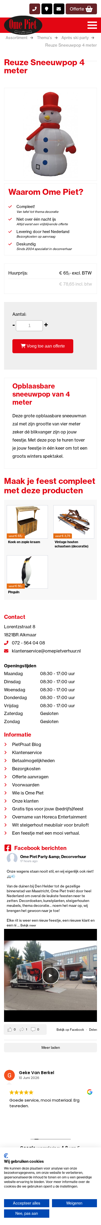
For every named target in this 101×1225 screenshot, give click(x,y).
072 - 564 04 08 (28, 643)
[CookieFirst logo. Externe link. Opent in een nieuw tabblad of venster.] (6, 1155)
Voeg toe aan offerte (45, 346)
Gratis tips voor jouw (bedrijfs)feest (47, 808)
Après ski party (75, 37)
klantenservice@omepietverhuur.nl (46, 651)
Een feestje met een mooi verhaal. (46, 833)
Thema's (44, 37)
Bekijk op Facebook (71, 1030)
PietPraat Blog (26, 744)
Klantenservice (27, 752)
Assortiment (16, 37)
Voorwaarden (25, 784)
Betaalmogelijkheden (33, 760)
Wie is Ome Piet (28, 793)
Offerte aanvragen (30, 776)
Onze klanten (25, 801)
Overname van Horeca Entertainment (49, 817)
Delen (93, 1030)
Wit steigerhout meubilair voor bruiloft (50, 825)
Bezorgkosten (26, 768)
